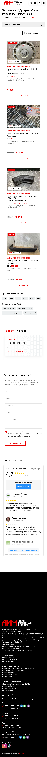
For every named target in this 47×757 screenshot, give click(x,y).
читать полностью (16, 351)
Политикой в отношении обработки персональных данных (25, 434)
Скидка (11, 340)
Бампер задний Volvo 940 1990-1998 (23, 261)
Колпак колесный (25, 308)
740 (18, 298)
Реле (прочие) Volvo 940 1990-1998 (23, 133)
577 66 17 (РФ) (12, 727)
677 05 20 (11, 706)
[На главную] (13, 3)
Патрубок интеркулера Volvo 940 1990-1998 (22, 197)
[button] (38, 298)
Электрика (11, 136)
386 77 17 (11, 737)
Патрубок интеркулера (12, 313)
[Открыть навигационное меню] (43, 3)
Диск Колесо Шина (15, 73)
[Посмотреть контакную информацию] (35, 3)
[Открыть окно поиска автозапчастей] (31, 3)
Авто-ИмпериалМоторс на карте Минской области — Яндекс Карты (23, 554)
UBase (21, 753)
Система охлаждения (16, 201)
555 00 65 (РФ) (12, 718)
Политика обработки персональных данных (20, 699)
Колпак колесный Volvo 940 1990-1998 (22, 70)
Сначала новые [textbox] (31, 33)
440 (4, 298)
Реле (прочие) (30, 313)
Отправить (15, 443)
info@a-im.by (7, 743)
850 (24, 298)
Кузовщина (12, 263)
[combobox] (33, 33)
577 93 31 (11, 709)
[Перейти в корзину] (39, 3)
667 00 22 (11, 725)
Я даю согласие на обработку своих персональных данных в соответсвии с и (25, 434)
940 (31, 298)
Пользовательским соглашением (19, 436)
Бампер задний (9, 308)
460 (11, 298)
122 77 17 (11, 716)
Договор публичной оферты (14, 695)
